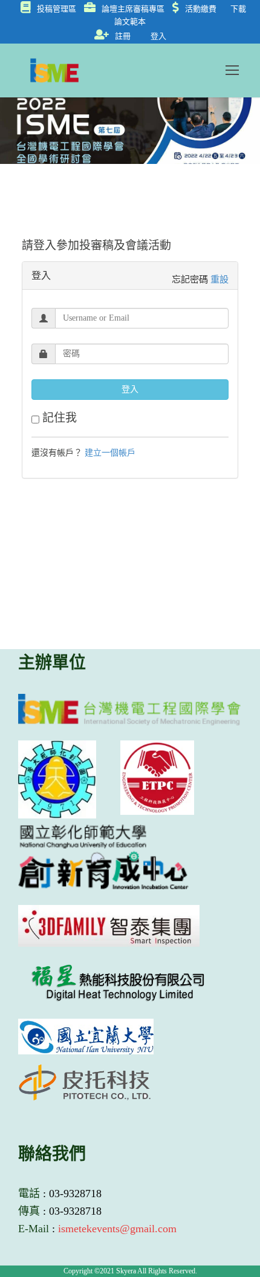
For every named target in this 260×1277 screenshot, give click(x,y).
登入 (158, 36)
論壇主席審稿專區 (133, 8)
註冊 (123, 36)
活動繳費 (200, 8)
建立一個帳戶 (110, 452)
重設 (219, 279)
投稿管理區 (56, 8)
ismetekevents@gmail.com (117, 1229)
